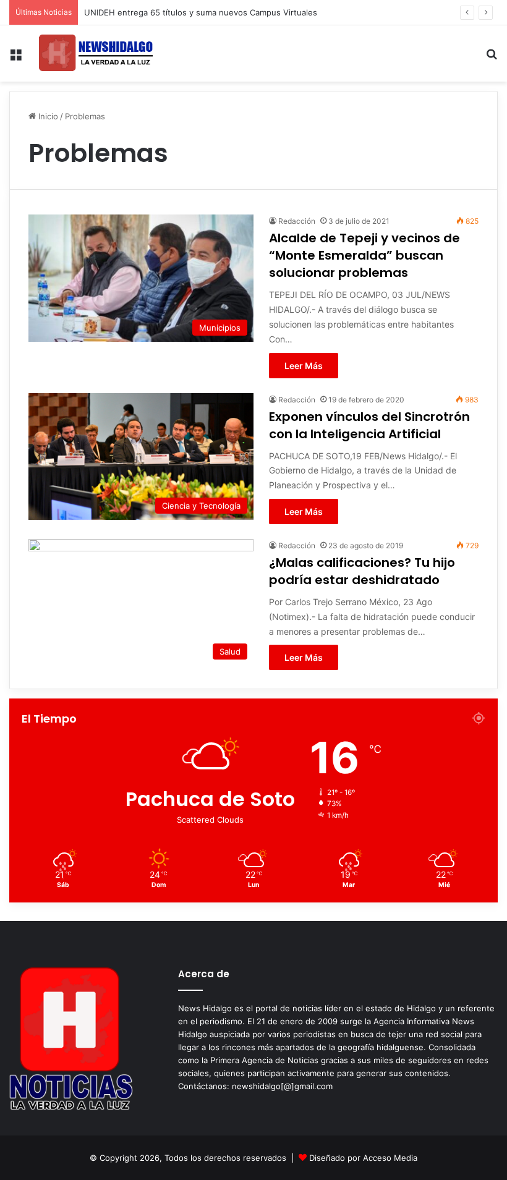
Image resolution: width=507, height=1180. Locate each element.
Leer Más (303, 365)
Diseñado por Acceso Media (363, 1158)
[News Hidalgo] (96, 53)
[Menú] (15, 58)
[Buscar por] (491, 58)
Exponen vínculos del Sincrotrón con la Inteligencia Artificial (369, 425)
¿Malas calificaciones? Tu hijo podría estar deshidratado (362, 571)
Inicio (47, 116)
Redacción (296, 221)
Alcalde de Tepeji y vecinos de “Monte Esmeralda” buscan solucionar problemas (364, 255)
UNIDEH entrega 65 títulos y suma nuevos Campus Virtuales (200, 12)
